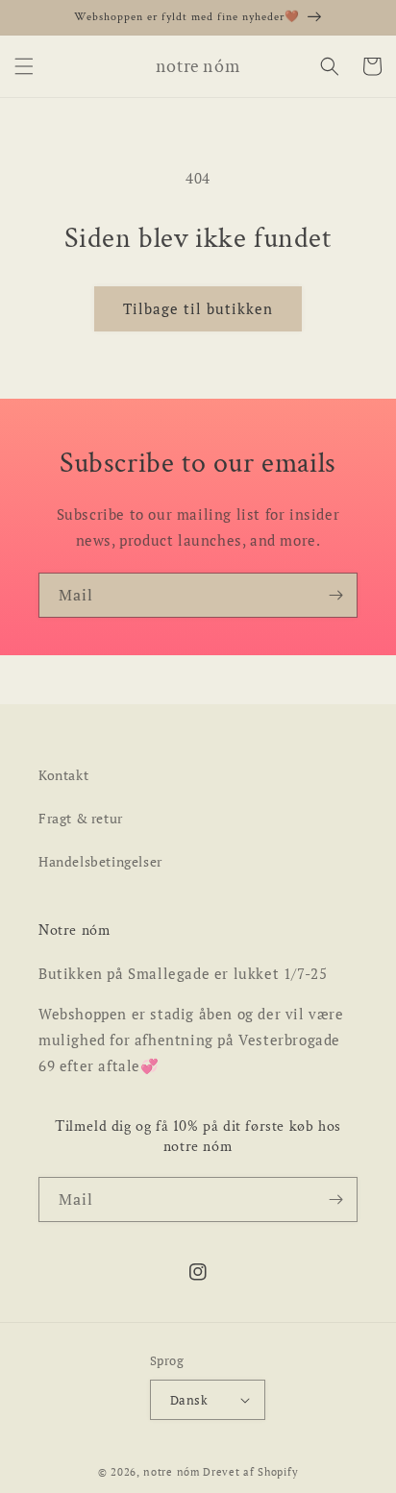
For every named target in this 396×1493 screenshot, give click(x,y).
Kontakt (63, 775)
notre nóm (171, 1472)
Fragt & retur (80, 818)
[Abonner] (335, 595)
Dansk (189, 1399)
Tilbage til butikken (198, 308)
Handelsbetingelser (100, 861)
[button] (24, 66)
